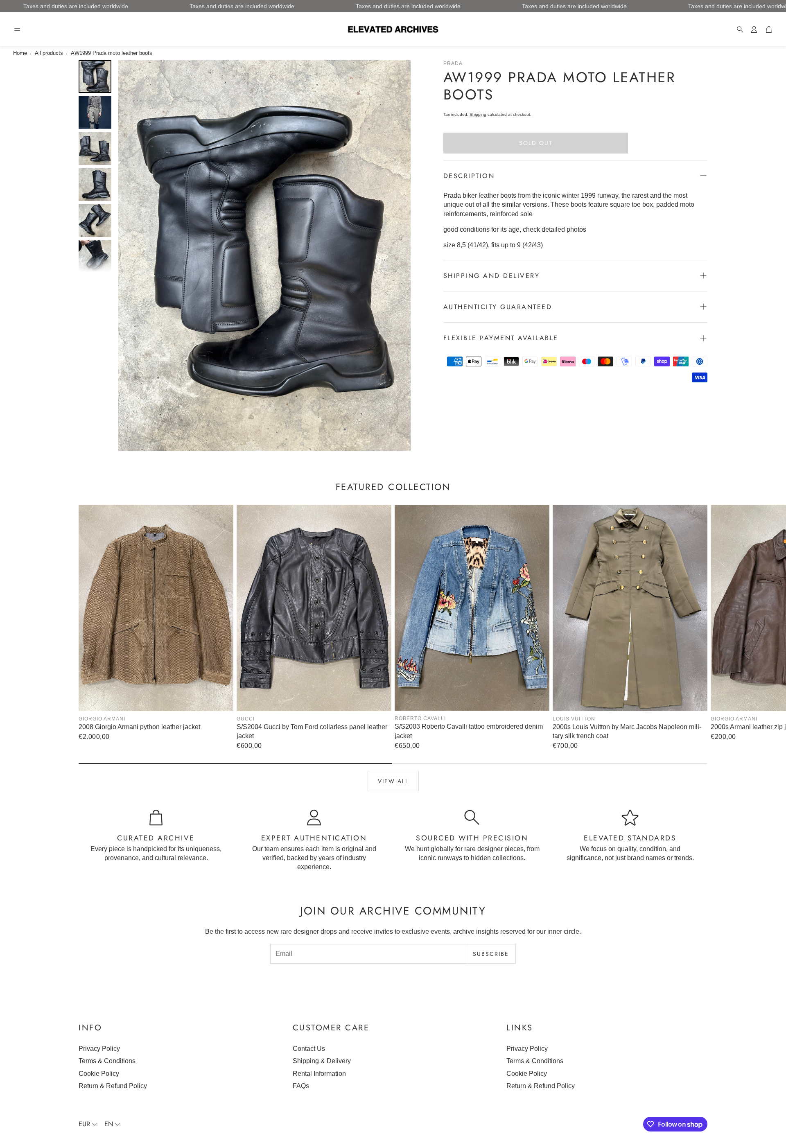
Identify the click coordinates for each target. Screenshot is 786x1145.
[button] (17, 29)
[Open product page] (156, 608)
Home (20, 53)
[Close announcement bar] (778, 6)
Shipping (478, 114)
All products (49, 53)
